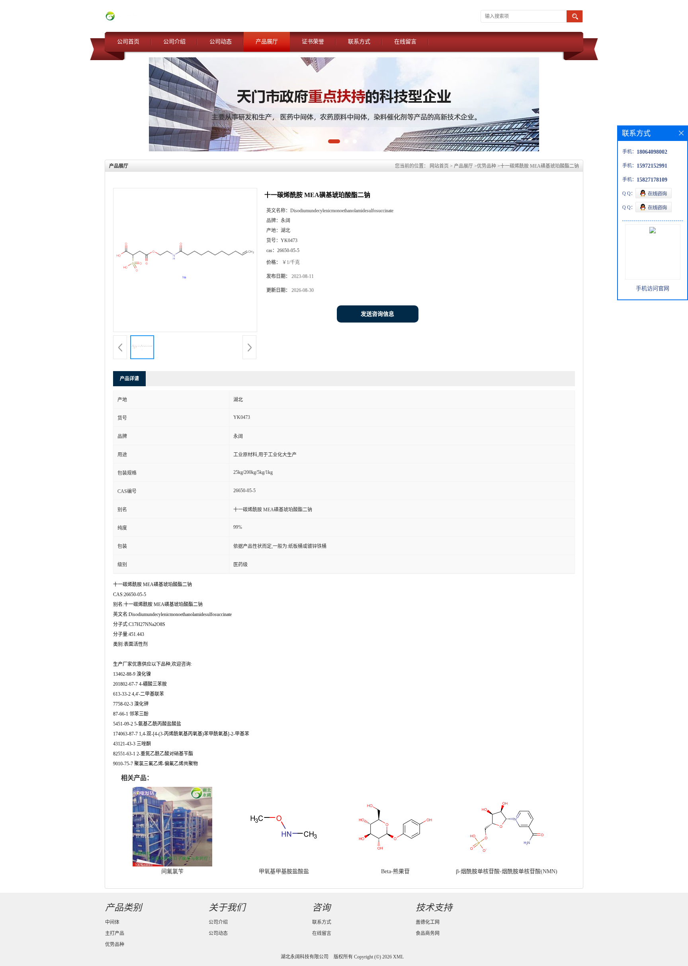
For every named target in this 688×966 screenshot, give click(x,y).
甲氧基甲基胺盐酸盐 (284, 871)
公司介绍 (174, 42)
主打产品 (114, 933)
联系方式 (359, 42)
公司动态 (220, 42)
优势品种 (486, 166)
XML (398, 957)
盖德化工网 (428, 922)
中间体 (112, 922)
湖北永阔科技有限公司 (304, 957)
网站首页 (439, 166)
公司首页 (128, 42)
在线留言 (405, 42)
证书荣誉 (313, 42)
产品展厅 (267, 42)
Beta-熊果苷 (395, 871)
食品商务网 (428, 933)
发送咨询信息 (377, 314)
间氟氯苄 (172, 871)
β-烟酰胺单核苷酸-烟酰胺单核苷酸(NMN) (506, 871)
